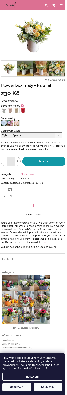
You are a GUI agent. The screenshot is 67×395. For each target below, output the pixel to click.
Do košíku (44, 161)
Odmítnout (16, 387)
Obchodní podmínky (11, 344)
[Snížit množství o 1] (4, 161)
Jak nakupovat (8, 340)
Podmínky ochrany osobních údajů (17, 348)
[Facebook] (33, 205)
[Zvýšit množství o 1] (17, 161)
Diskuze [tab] (37, 214)
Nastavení (32, 376)
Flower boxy (27, 174)
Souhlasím (47, 387)
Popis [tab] (29, 214)
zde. (44, 242)
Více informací (38, 368)
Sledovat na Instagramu (28, 328)
